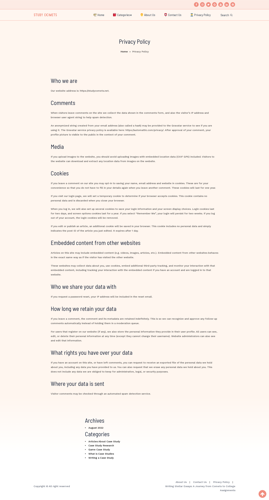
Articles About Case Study (104, 441)
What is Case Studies (101, 453)
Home (100, 15)
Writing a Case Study (101, 457)
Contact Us (174, 15)
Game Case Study (99, 449)
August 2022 (95, 427)
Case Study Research (101, 445)
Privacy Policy (202, 15)
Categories (123, 15)
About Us (149, 15)
